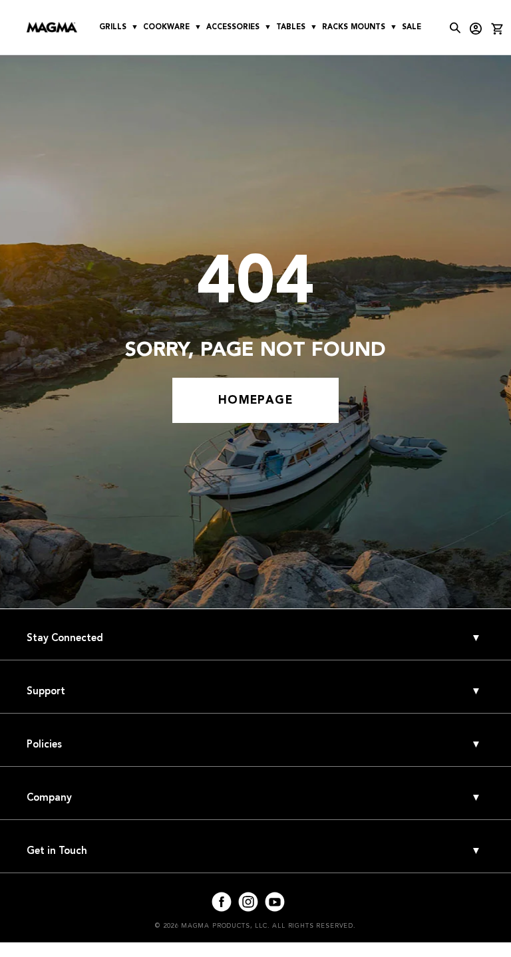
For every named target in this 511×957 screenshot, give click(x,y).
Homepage (255, 400)
